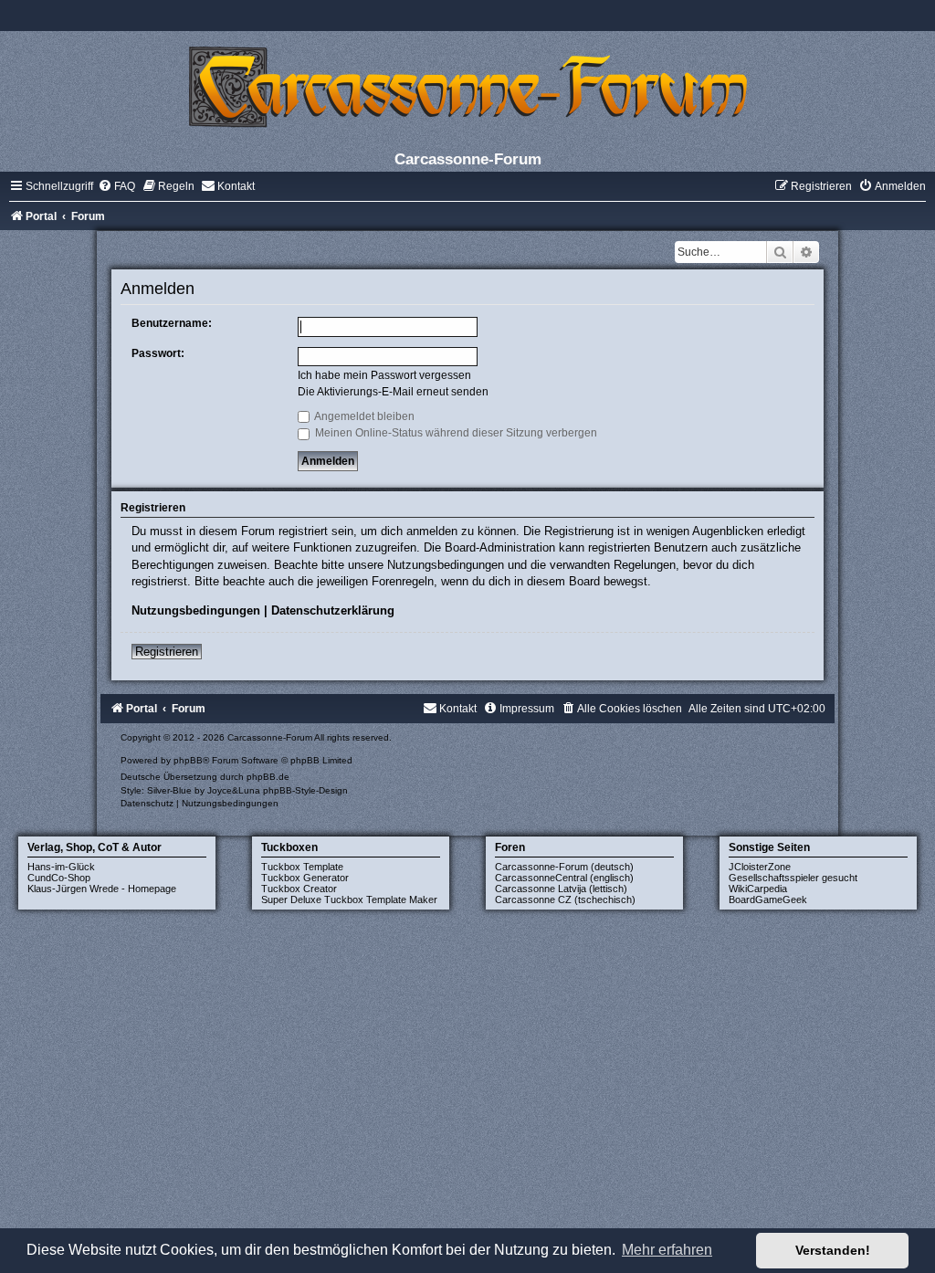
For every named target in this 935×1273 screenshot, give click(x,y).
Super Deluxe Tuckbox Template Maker (349, 899)
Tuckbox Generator (305, 877)
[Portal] (467, 86)
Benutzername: (171, 323)
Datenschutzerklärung (332, 610)
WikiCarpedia (758, 888)
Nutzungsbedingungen (195, 610)
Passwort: (157, 353)
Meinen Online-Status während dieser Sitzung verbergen (454, 432)
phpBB (188, 760)
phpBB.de (268, 777)
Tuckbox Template (302, 866)
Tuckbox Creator (299, 888)
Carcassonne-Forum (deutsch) (564, 866)
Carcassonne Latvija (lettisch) (561, 888)
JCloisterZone (760, 866)
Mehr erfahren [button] (667, 1249)
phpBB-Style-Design (305, 790)
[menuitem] (116, 186)
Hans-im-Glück (61, 866)
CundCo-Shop (58, 877)
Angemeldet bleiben (363, 416)
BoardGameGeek (768, 899)
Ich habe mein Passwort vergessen (384, 375)
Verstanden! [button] (832, 1250)
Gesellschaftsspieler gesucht (793, 877)
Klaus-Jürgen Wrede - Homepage (101, 888)
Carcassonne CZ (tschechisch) (565, 899)
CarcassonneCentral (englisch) (564, 877)
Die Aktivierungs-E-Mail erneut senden (393, 391)
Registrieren (166, 651)
